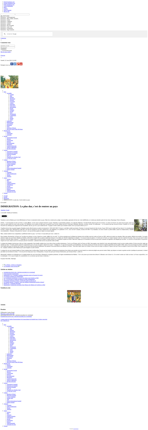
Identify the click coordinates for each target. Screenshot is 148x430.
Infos (5, 92)
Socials (8, 186)
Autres (5, 178)
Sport (11, 112)
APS (8, 166)
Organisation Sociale (12, 137)
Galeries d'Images (11, 183)
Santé (11, 116)
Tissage (8, 175)
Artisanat (6, 171)
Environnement (10, 143)
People (11, 108)
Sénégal (12, 97)
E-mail (7, 210)
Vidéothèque (10, 184)
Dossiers (12, 100)
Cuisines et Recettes (11, 146)
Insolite (11, 118)
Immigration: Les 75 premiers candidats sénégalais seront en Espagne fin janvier (23, 275)
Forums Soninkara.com (9, 3)
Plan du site (6, 11)
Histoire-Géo (7, 130)
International (13, 107)
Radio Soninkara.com (9, 4)
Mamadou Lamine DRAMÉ (7, 313)
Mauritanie (12, 98)
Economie (12, 101)
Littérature (9, 121)
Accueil (5, 195)
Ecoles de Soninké (11, 154)
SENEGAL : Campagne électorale (12, 283)
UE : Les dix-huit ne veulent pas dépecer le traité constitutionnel (19, 279)
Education (12, 104)
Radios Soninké (10, 169)
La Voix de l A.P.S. (11, 158)
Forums (5, 193)
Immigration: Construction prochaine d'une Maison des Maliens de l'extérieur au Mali (24, 285)
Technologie (13, 114)
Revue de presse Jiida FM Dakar (15, 129)
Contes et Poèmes (11, 164)
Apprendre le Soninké (12, 151)
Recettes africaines (11, 148)
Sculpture (9, 172)
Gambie (12, 94)
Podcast (9, 189)
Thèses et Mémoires (11, 147)
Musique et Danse (11, 161)
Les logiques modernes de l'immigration (13, 276)
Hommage (9, 125)
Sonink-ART (10, 165)
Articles (9, 179)
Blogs (5, 7)
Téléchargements (11, 190)
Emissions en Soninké (12, 153)
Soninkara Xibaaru (11, 128)
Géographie (9, 133)
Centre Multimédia (8, 6)
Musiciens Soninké (11, 162)
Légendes (9, 135)
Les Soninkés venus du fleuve (11, 266)
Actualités (9, 93)
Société (11, 111)
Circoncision (10, 140)
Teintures (9, 176)
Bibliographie (10, 122)
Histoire (9, 132)
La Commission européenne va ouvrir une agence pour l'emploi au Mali (21, 278)
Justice (11, 119)
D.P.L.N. (9, 155)
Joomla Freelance (75, 428)
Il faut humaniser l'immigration (11, 273)
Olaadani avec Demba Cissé (14, 157)
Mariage (9, 139)
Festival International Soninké (14, 168)
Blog (8, 180)
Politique (12, 110)
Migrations (9, 144)
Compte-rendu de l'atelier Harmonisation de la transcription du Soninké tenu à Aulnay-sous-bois (24, 319)
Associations (10, 123)
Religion (9, 141)
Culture (11, 103)
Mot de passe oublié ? (6, 52)
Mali (11, 96)
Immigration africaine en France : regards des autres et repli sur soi (20, 280)
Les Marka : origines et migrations (13, 264)
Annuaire (9, 182)
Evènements (10, 187)
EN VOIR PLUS (5, 320)
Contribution (13, 115)
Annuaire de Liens (11, 191)
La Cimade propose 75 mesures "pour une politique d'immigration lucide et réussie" (24, 282)
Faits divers (12, 105)
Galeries (6, 8)
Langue (5, 150)
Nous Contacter (7, 10)
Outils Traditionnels (11, 173)
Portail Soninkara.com (9, 2)
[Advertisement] (29, 70)
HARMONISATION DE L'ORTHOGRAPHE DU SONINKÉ (19, 272)
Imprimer (3, 210)
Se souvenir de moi (7, 50)
